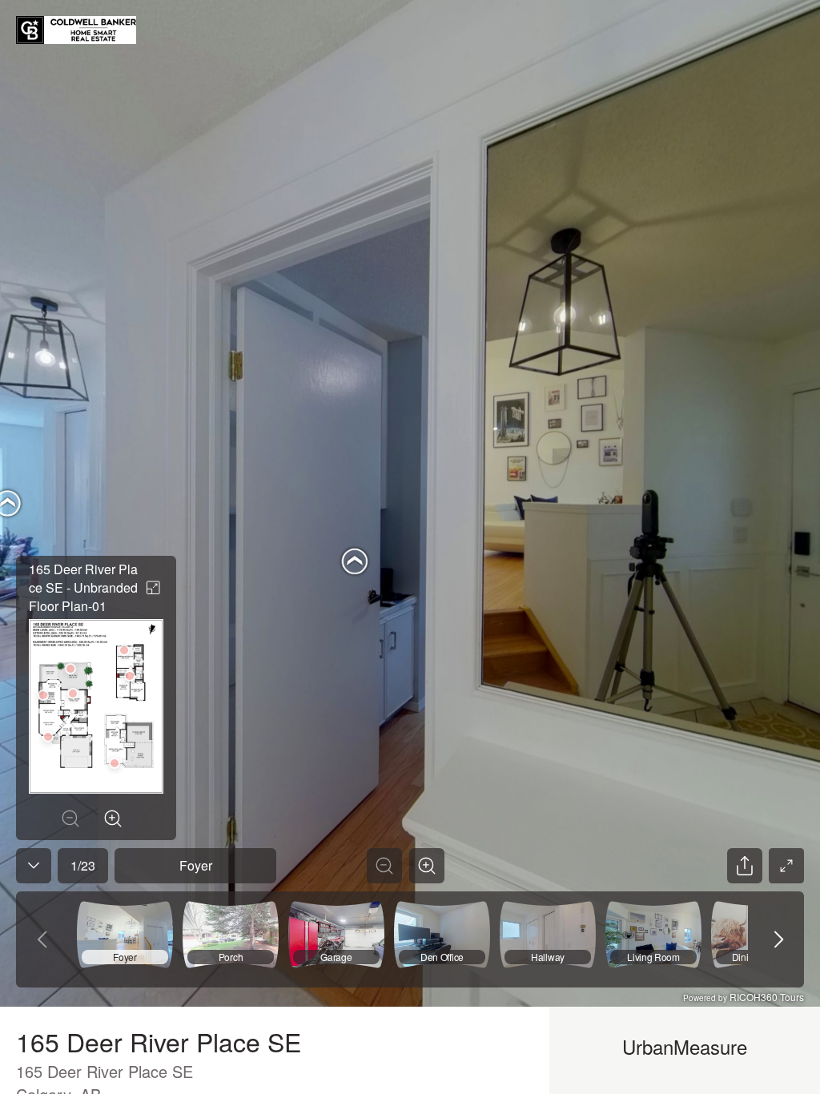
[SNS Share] (744, 865)
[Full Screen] (786, 865)
